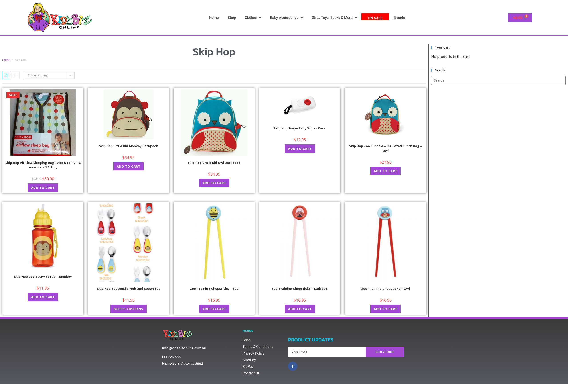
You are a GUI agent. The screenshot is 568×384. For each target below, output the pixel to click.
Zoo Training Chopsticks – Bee (214, 288)
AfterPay (249, 360)
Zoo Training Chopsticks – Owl (385, 288)
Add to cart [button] (43, 187)
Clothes (251, 18)
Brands (399, 18)
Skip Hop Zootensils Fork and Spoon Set (128, 288)
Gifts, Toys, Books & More (332, 18)
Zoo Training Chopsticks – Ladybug (300, 288)
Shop (232, 18)
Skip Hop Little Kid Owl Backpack (214, 163)
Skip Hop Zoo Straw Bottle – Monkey (43, 276)
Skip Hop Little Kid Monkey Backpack (128, 146)
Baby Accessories (284, 18)
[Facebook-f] (292, 366)
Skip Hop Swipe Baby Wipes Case (300, 128)
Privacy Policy (253, 353)
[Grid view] (6, 75)
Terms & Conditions (258, 347)
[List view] (16, 75)
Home (214, 18)
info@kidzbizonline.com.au (184, 348)
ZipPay (248, 366)
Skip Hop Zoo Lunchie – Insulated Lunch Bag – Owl (385, 148)
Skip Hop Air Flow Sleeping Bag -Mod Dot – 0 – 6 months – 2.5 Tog (43, 165)
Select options (128, 309)
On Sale (375, 18)
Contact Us (251, 373)
